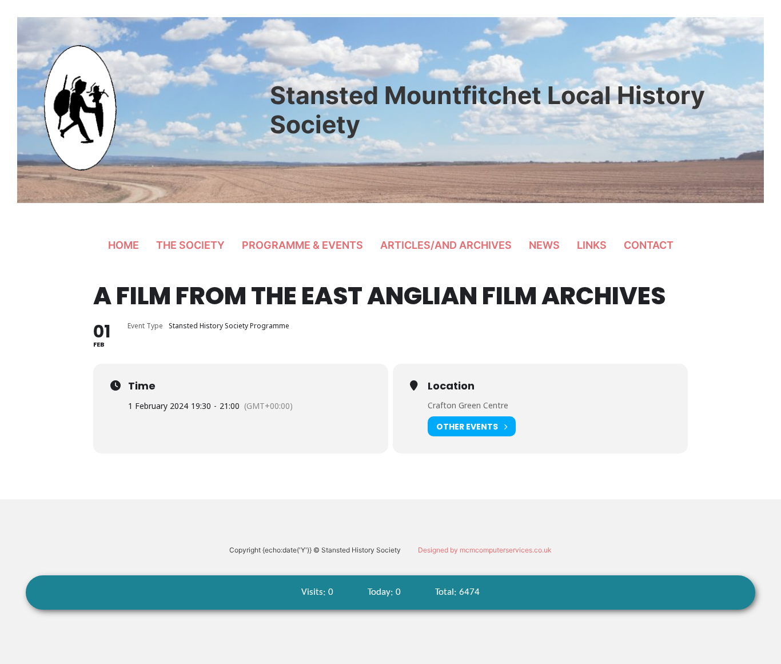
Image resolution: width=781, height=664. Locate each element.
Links (592, 245)
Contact (649, 245)
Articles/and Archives (446, 245)
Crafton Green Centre (468, 405)
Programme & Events (302, 245)
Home (123, 245)
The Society (190, 245)
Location (451, 386)
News (544, 245)
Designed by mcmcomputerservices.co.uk (485, 550)
